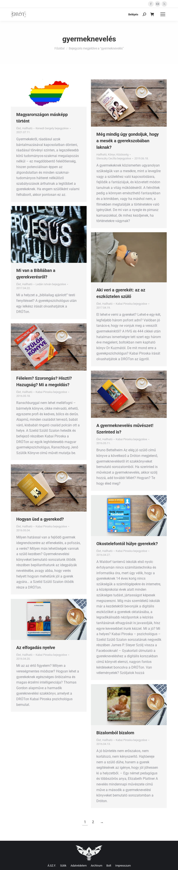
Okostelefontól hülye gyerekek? (127, 543)
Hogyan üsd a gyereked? (40, 519)
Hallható (27, 128)
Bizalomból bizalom (115, 732)
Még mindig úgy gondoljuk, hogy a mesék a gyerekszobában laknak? (127, 141)
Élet (18, 128)
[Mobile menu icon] (162, 14)
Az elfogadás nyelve (35, 647)
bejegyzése (52, 128)
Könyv (111, 154)
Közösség (122, 154)
